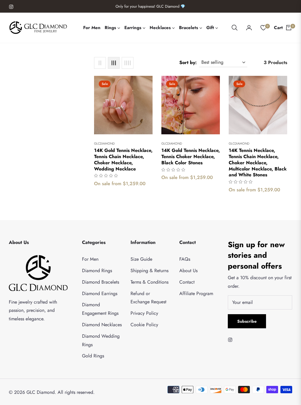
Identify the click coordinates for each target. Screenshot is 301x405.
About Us (188, 270)
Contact (187, 282)
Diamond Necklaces (102, 324)
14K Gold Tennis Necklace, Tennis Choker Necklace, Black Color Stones (190, 157)
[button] (235, 28)
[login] (249, 27)
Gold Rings (93, 355)
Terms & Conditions (149, 282)
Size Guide (141, 259)
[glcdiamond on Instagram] (231, 339)
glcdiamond (104, 143)
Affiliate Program (196, 293)
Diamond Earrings (99, 293)
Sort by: (188, 62)
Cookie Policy (144, 324)
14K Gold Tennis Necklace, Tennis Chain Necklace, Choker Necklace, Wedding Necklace (123, 160)
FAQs (184, 259)
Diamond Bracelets (100, 282)
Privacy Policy (144, 313)
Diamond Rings (97, 270)
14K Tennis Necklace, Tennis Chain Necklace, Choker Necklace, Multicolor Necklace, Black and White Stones (258, 163)
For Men (90, 259)
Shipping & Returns (149, 270)
